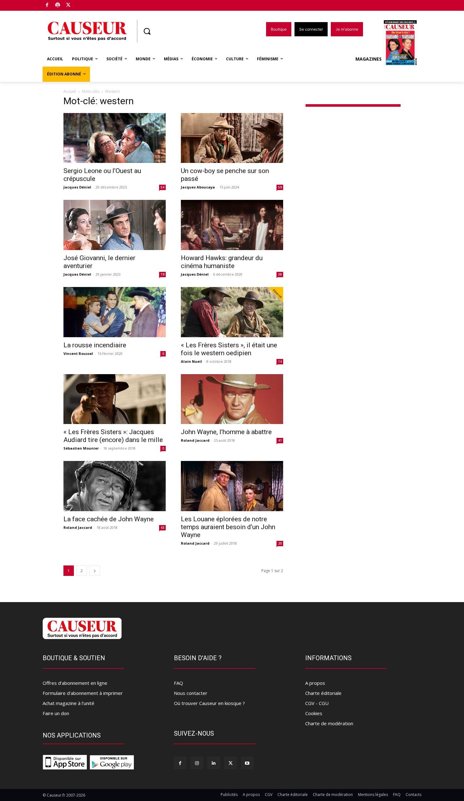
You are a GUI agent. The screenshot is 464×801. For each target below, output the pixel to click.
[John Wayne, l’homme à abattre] (232, 399)
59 (280, 187)
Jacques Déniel (77, 187)
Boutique (84, 4)
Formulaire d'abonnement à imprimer (83, 693)
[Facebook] (47, 5)
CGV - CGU (317, 703)
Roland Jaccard (195, 440)
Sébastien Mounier (81, 448)
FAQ (178, 683)
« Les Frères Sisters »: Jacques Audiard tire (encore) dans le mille (113, 436)
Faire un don (56, 713)
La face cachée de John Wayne (108, 519)
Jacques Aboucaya (198, 187)
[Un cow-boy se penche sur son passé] (232, 138)
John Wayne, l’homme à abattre (226, 432)
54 (162, 187)
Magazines (368, 59)
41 (280, 440)
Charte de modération (329, 723)
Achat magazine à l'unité (68, 703)
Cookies (313, 713)
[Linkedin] (213, 763)
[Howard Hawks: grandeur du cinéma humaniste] (232, 225)
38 (280, 274)
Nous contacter (190, 693)
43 (162, 527)
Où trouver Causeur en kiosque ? (209, 703)
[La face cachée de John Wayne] (114, 486)
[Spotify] (57, 5)
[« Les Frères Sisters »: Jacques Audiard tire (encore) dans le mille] (114, 399)
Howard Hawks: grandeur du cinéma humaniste (222, 262)
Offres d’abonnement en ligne (75, 683)
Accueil (69, 91)
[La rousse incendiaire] (114, 312)
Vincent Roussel (78, 353)
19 (162, 274)
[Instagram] (197, 763)
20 (280, 543)
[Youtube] (247, 763)
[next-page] (94, 570)
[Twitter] (68, 5)
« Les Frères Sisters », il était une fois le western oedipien (229, 349)
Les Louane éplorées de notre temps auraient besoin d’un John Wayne (228, 527)
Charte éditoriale (323, 693)
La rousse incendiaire (94, 345)
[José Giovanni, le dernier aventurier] (114, 225)
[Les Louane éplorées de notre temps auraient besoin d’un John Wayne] (232, 486)
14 (280, 361)
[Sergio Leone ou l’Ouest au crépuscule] (114, 138)
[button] (146, 31)
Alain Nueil (191, 361)
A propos (315, 683)
